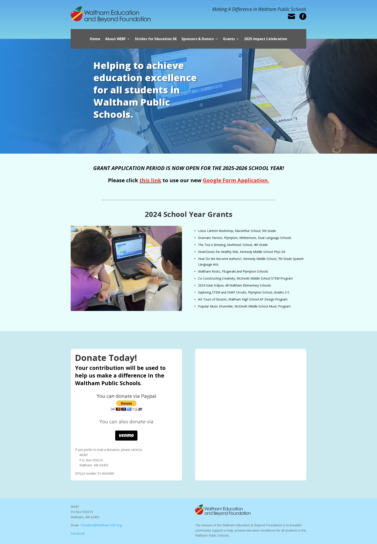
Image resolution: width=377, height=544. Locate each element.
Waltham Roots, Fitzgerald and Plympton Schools (233, 271)
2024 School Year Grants (188, 214)
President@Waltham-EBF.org (101, 525)
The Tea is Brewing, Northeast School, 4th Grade (233, 245)
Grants (229, 39)
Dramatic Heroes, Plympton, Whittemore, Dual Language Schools (244, 238)
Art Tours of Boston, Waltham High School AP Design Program (243, 299)
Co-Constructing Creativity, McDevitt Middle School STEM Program (245, 278)
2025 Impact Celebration (265, 39)
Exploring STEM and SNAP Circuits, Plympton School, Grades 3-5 (243, 292)
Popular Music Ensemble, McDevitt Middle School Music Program (244, 306)
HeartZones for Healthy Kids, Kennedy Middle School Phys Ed (241, 252)
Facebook (78, 533)
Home (95, 39)
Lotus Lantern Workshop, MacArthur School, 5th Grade (237, 231)
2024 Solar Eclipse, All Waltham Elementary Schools (234, 285)
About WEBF (115, 39)
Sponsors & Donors (198, 39)
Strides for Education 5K (156, 39)
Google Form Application (235, 180)
